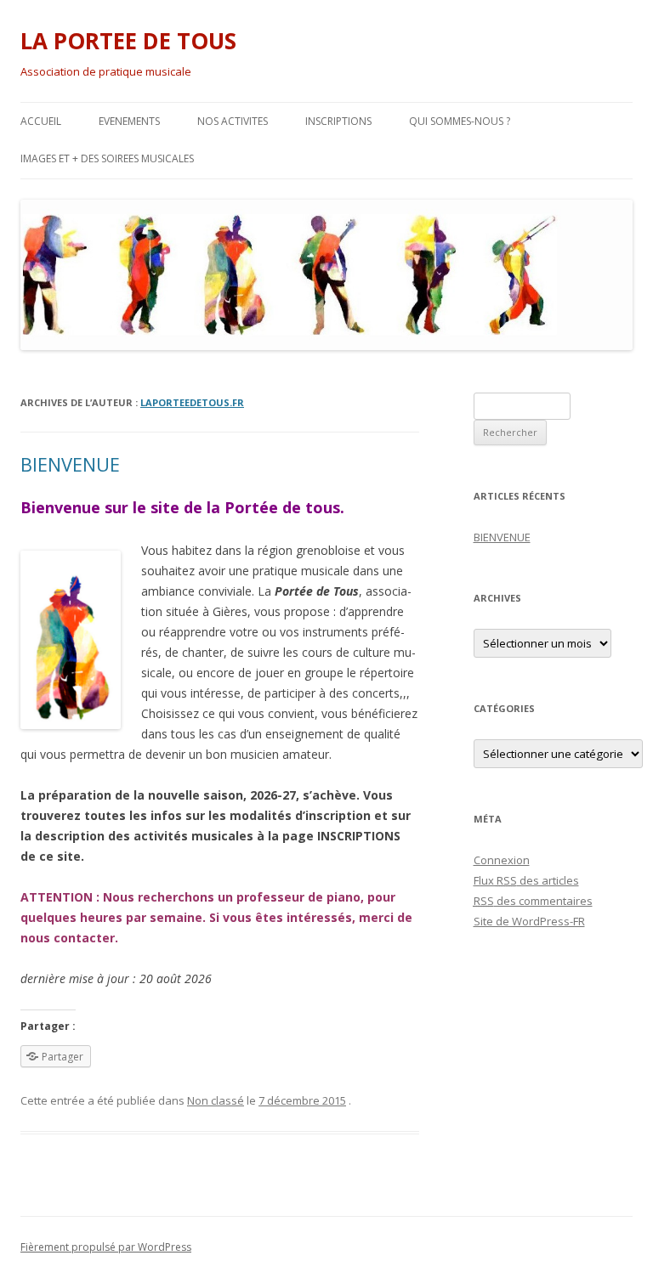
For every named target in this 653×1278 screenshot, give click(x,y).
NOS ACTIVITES (232, 121)
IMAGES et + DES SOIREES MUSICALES (107, 158)
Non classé (215, 1100)
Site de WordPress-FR (529, 921)
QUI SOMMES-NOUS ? (459, 121)
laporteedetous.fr (192, 402)
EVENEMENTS (129, 121)
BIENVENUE (70, 464)
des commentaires (533, 900)
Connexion (502, 860)
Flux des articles (526, 880)
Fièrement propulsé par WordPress (105, 1247)
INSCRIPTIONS (338, 121)
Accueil (40, 121)
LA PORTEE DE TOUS (128, 40)
